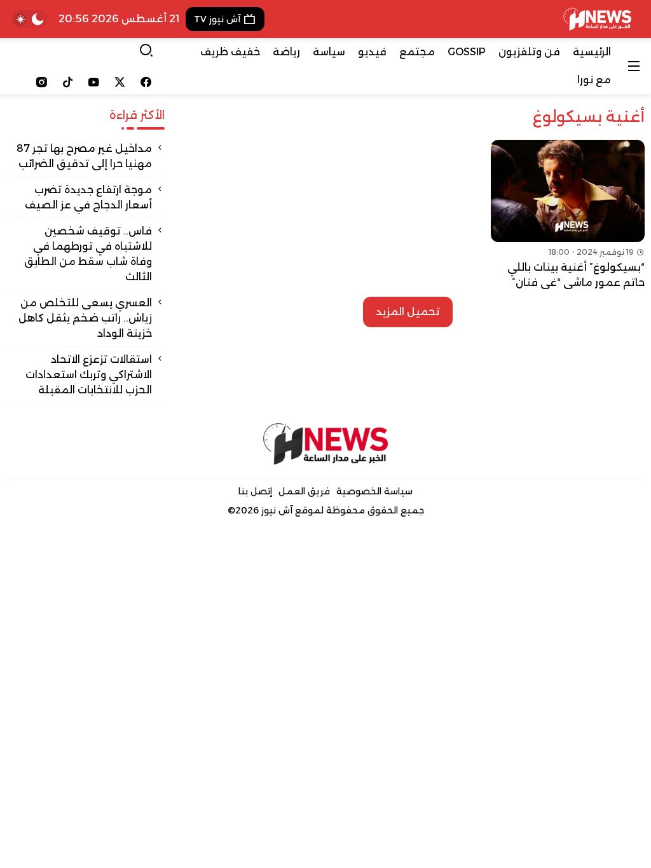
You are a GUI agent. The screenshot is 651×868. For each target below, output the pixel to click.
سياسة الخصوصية (374, 491)
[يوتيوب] (94, 82)
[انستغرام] (41, 82)
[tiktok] (67, 82)
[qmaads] (325, 444)
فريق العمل (304, 491)
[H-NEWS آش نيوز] (597, 19)
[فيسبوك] (146, 82)
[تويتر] (120, 82)
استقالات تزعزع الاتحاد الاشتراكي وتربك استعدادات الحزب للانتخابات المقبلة (88, 374)
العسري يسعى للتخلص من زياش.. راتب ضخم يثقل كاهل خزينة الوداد (85, 318)
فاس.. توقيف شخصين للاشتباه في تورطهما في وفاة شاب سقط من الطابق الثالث (88, 254)
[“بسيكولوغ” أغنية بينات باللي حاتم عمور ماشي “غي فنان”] (568, 215)
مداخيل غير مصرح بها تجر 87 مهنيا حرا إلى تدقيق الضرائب (84, 156)
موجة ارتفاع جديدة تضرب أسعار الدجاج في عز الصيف (88, 197)
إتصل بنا (255, 491)
